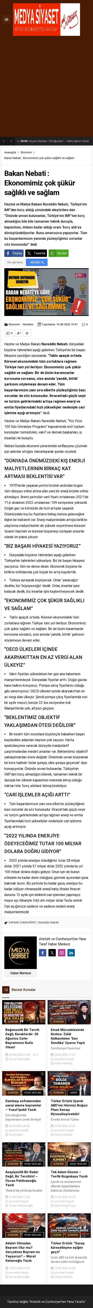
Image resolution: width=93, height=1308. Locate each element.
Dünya (57, 1235)
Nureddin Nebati (48, 922)
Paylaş (17, 253)
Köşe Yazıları (32, 1092)
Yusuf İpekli (16, 1134)
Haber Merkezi (20, 973)
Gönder (62, 253)
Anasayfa (10, 152)
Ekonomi (26, 152)
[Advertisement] (46, 88)
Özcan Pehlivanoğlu (21, 1205)
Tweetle (39, 253)
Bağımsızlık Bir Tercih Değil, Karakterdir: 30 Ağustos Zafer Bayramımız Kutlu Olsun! (56, 141)
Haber (73, 1092)
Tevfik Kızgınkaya (65, 1205)
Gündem (28, 324)
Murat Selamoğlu (19, 1059)
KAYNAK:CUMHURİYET (23, 922)
